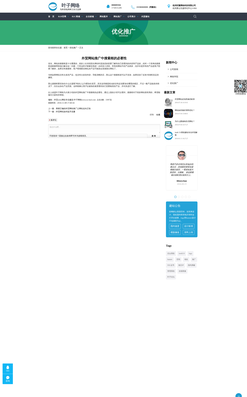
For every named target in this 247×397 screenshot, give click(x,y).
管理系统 (171, 271)
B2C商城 (76, 16)
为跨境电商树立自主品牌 (70, 6)
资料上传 (188, 232)
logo (190, 253)
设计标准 (188, 226)
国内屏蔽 (191, 265)
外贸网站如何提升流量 (65, 112)
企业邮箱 (90, 16)
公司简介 (131, 16)
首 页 (51, 16)
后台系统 (171, 253)
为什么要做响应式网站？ (185, 121)
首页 (66, 48)
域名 (186, 259)
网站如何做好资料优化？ (185, 110)
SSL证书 (170, 265)
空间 (178, 259)
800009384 (116, 5)
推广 (194, 259)
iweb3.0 (182, 253)
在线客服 (182, 271)
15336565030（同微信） (146, 7)
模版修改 (175, 232)
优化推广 (73, 48)
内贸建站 (145, 16)
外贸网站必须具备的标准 (185, 99)
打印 (152, 115)
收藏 (158, 115)
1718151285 (117, 8)
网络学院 (174, 77)
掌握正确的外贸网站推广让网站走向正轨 (73, 108)
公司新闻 (174, 69)
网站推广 (118, 16)
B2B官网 (62, 16)
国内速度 (175, 226)
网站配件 (104, 16)
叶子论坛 (171, 277)
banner (169, 259)
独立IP (181, 265)
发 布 (154, 136)
